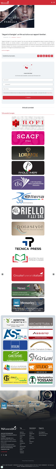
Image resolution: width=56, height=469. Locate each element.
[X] (41, 56)
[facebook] (1, 455)
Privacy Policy (49, 92)
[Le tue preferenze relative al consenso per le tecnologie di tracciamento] (2, 467)
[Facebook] (38, 56)
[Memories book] (42, 405)
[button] (2, 274)
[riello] (28, 206)
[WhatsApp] (46, 56)
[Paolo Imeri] (28, 161)
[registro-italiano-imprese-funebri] (28, 252)
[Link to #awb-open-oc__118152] (52, 2)
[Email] (52, 56)
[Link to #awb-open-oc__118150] (54, 2)
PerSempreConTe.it (35, 466)
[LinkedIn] (43, 56)
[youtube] (6, 455)
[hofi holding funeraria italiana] (28, 116)
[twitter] (3, 455)
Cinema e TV (19, 37)
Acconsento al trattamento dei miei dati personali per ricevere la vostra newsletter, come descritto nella (28, 92)
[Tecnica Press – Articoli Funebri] (28, 237)
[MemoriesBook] (14, 405)
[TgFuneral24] (5, 1)
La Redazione (13, 37)
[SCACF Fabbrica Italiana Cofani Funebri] (28, 131)
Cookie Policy (31, 460)
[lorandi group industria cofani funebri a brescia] (28, 146)
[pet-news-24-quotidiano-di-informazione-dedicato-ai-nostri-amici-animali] (28, 283)
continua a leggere (5, 50)
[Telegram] (49, 56)
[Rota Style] (28, 222)
